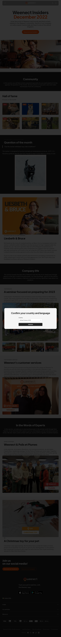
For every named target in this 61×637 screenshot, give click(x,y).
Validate (30, 324)
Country (21, 317)
